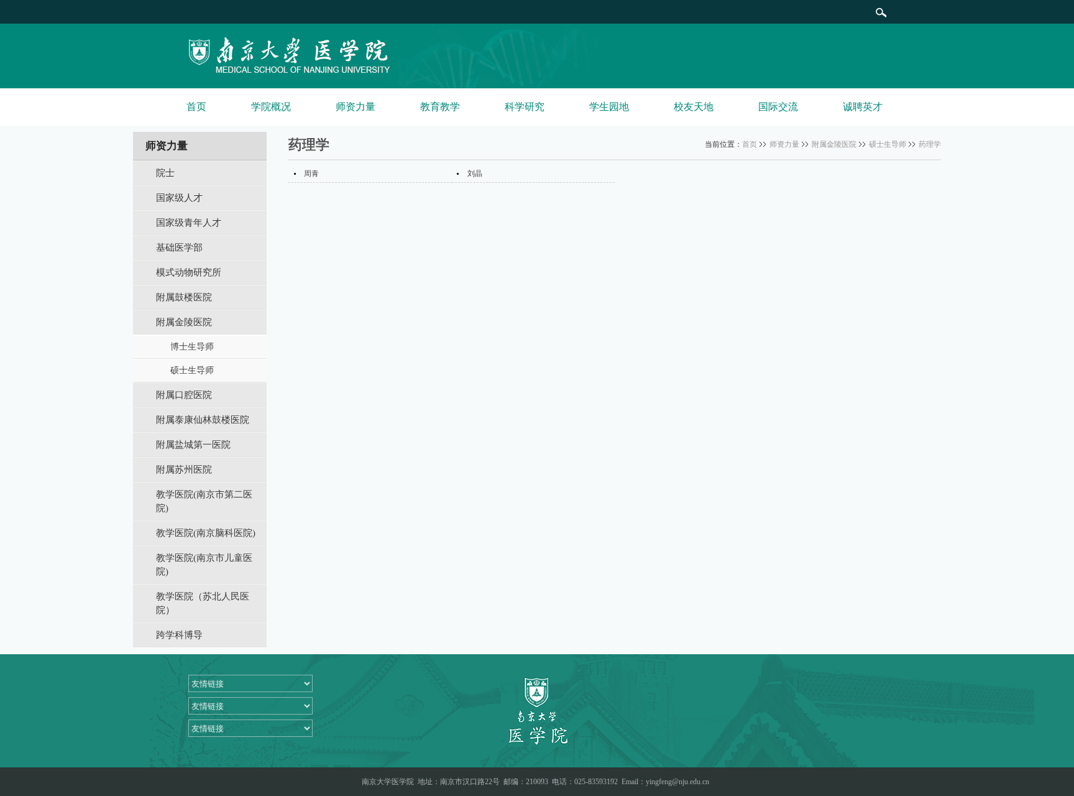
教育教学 (440, 106)
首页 (196, 106)
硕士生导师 (887, 144)
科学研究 (524, 106)
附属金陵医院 (834, 144)
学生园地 (609, 106)
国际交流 (778, 106)
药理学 (930, 144)
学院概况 (271, 106)
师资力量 (355, 106)
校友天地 (694, 106)
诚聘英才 (863, 106)
